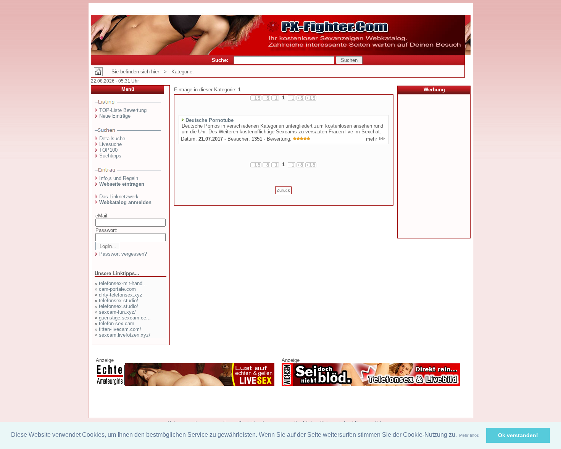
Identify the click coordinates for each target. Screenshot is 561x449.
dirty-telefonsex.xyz (120, 295)
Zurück (283, 190)
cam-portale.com (117, 289)
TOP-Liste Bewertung (123, 110)
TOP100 (108, 150)
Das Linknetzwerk (119, 196)
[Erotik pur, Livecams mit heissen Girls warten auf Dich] (185, 384)
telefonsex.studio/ (118, 300)
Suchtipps (110, 156)
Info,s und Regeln (118, 178)
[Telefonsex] (371, 384)
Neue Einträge (115, 116)
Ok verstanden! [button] (518, 435)
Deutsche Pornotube (209, 120)
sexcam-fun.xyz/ (117, 312)
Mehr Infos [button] (469, 435)
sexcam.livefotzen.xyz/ (124, 335)
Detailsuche (112, 138)
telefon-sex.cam (116, 323)
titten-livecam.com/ (120, 329)
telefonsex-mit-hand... (123, 283)
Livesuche (110, 144)
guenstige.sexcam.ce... (125, 318)
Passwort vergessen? (123, 254)
